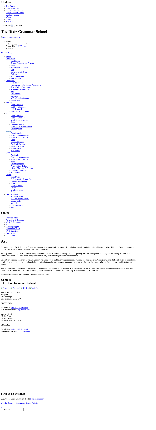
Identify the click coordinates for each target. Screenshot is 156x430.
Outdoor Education (18, 107)
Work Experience (17, 146)
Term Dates (10, 6)
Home (8, 57)
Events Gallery (16, 201)
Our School (10, 59)
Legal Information (37, 399)
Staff (12, 70)
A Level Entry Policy (19, 166)
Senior (8, 131)
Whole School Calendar (15, 13)
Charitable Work (17, 205)
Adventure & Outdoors (20, 135)
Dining (13, 188)
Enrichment (15, 151)
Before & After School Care (21, 179)
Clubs (13, 192)
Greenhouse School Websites (27, 403)
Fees (12, 92)
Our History (15, 61)
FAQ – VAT (15, 100)
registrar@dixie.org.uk (19, 308)
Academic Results (18, 144)
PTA (12, 207)
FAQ (13, 65)
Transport (14, 183)
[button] (16, 26)
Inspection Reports (13, 8)
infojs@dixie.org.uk (23, 310)
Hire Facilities (16, 78)
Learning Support (17, 124)
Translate (23, 46)
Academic (15, 155)
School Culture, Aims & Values (23, 63)
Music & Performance (19, 120)
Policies (14, 74)
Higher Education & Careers (22, 168)
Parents (8, 175)
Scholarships (15, 94)
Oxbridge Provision (18, 170)
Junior (8, 113)
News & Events (12, 194)
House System (16, 129)
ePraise (8, 19)
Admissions (10, 81)
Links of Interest (17, 186)
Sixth (8, 153)
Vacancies (14, 203)
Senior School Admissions (21, 87)
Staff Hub (9, 21)
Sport (13, 122)
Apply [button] (10, 52)
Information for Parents (15, 10)
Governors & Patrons (19, 72)
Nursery (9, 102)
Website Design (7, 403)
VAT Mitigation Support (20, 98)
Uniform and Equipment (20, 181)
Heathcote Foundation (19, 67)
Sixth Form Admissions (20, 89)
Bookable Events (12, 15)
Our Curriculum (17, 105)
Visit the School (17, 83)
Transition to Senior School (21, 127)
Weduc (8, 17)
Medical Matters (17, 190)
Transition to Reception (20, 111)
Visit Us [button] (4, 52)
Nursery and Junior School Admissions (26, 85)
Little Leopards (16, 109)
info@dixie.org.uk (23, 331)
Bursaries (14, 96)
